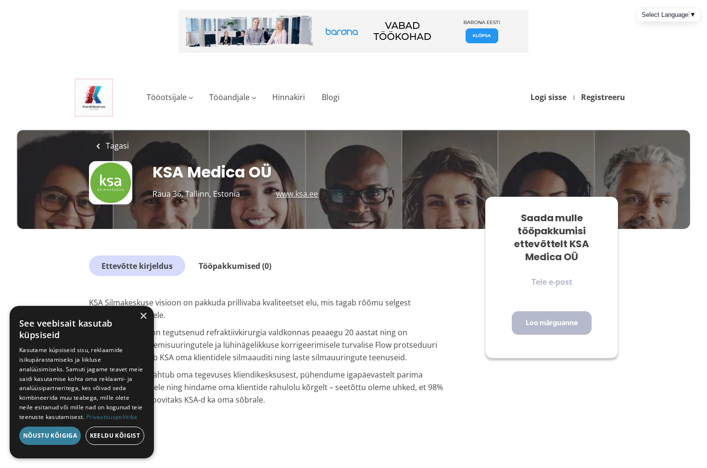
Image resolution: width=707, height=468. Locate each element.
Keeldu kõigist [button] (115, 435)
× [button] (143, 316)
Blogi (331, 97)
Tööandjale (229, 97)
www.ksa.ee (297, 194)
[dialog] (82, 382)
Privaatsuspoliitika (112, 417)
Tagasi (116, 145)
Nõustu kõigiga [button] (50, 435)
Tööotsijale (167, 97)
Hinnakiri (288, 97)
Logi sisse (548, 97)
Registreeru (603, 97)
